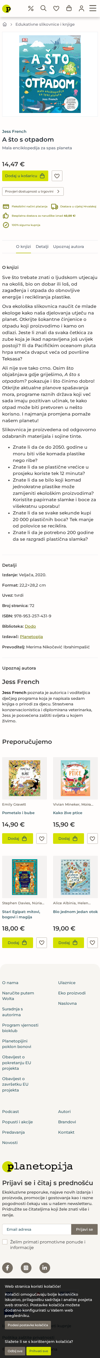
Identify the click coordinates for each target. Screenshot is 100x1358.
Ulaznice (66, 982)
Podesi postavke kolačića (28, 1325)
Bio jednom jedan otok (75, 911)
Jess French (14, 131)
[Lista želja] (56, 8)
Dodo (30, 626)
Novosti (10, 1142)
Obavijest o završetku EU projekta (15, 1084)
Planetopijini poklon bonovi (16, 1043)
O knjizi (23, 246)
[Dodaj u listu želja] (57, 176)
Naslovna (67, 1003)
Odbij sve (15, 1351)
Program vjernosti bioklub (20, 1028)
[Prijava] (81, 8)
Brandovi (67, 1121)
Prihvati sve (38, 1351)
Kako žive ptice (67, 812)
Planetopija (31, 636)
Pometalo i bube (18, 812)
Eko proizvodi (72, 992)
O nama (10, 982)
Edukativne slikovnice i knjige (45, 24)
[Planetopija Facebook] (7, 1268)
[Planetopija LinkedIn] (44, 1268)
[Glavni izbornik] (93, 8)
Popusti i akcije (17, 1121)
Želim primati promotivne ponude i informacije (47, 1244)
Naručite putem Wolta (18, 995)
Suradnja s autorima (12, 1011)
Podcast (10, 1111)
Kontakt (66, 1132)
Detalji (42, 246)
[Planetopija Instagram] (26, 1268)
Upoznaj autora (68, 246)
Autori (64, 1111)
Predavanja (13, 1132)
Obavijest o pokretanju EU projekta (16, 1062)
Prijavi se (84, 1229)
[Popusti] (31, 8)
